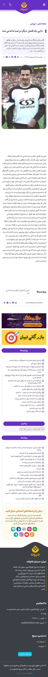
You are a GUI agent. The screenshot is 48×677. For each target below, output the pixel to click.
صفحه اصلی (41, 23)
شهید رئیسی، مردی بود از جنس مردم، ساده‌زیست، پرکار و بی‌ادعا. (23, 448)
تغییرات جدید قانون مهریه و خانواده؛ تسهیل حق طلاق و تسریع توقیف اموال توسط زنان (23, 485)
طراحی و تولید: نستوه (23, 673)
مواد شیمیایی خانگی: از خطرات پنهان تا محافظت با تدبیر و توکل (23, 494)
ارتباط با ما (40, 641)
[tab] (24, 350)
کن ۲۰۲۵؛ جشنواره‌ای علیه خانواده (30, 459)
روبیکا (24, 529)
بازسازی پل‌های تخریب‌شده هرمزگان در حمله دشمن (25, 360)
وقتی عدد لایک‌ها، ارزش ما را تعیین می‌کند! (27, 399)
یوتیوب (26, 534)
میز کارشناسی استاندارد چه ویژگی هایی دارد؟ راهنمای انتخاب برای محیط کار (24, 381)
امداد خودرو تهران (38, 429)
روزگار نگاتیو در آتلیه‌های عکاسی (31, 389)
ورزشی (32, 23)
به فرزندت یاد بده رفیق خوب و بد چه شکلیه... (27, 386)
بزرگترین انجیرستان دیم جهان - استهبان (28, 392)
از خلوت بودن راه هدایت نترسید (31, 402)
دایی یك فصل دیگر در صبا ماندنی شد (22, 31)
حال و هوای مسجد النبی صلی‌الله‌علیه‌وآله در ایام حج (25, 490)
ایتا (32, 534)
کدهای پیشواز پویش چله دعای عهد (30, 453)
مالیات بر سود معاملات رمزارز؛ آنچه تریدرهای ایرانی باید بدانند (24, 371)
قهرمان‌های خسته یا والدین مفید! (30, 475)
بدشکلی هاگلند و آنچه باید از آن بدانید (29, 481)
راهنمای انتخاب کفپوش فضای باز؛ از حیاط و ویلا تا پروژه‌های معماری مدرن (23, 376)
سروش (18, 529)
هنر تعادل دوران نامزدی (34, 411)
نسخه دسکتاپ (24, 654)
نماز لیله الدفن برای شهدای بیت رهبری (29, 472)
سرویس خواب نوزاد (25, 429)
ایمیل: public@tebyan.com (33, 622)
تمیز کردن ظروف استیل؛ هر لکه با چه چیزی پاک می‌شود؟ (23, 366)
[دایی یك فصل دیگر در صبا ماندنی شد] (24, 95)
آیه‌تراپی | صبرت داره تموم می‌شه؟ (30, 405)
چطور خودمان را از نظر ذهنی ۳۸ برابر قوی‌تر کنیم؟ (26, 456)
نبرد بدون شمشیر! (35, 408)
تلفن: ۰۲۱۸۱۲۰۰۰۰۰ (38, 618)
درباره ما (41, 646)
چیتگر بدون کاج (36, 363)
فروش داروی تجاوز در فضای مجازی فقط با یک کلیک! (25, 478)
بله (13, 529)
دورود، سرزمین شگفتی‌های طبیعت (30, 465)
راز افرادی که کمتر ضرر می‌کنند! (31, 462)
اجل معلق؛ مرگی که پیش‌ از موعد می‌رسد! (28, 498)
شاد (34, 529)
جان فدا (38, 469)
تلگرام (16, 534)
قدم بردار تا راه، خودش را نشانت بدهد (29, 395)
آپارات (29, 529)
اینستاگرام (21, 534)
